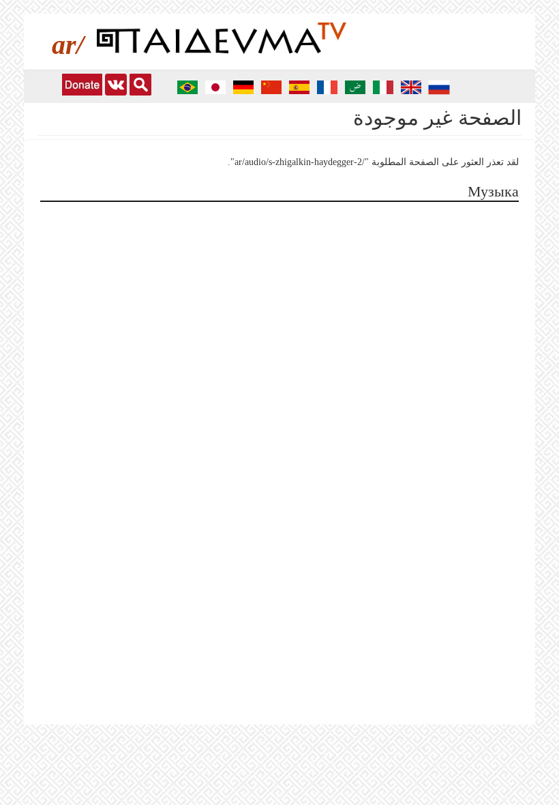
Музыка (493, 191)
